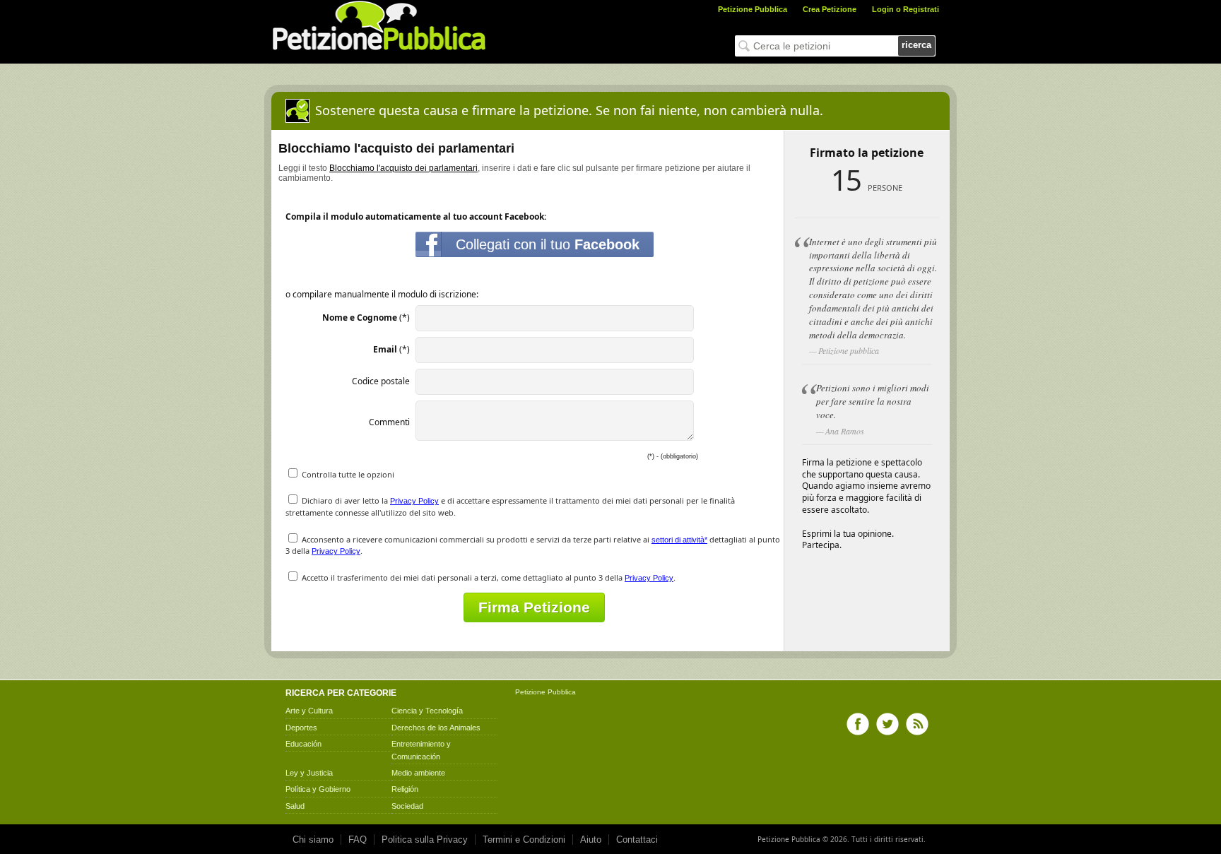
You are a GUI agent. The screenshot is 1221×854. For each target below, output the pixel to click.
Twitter (887, 724)
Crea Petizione (829, 9)
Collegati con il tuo (547, 244)
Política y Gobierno (317, 789)
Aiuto (590, 839)
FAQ (357, 839)
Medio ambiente (418, 773)
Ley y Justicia (309, 773)
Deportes (301, 727)
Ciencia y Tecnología (427, 710)
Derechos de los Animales (435, 727)
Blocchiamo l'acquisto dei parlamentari (403, 168)
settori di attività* (679, 539)
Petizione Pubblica (752, 9)
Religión (404, 789)
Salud (295, 806)
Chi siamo (313, 839)
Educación (303, 744)
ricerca (916, 45)
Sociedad (407, 806)
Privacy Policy (414, 501)
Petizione (530, 692)
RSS (917, 724)
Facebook (858, 724)
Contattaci (637, 839)
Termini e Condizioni (524, 839)
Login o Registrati (905, 9)
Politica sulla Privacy (425, 839)
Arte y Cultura (309, 710)
